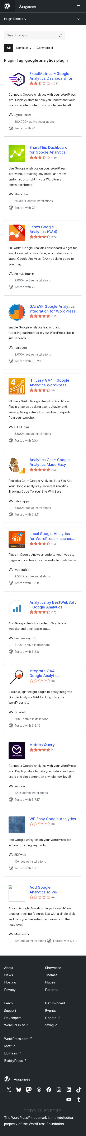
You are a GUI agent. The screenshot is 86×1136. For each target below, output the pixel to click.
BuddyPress (15, 1061)
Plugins (50, 982)
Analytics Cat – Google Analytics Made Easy (49, 462)
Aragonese (22, 1079)
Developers (13, 1018)
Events (50, 1011)
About (8, 968)
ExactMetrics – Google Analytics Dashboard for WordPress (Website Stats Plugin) (53, 76)
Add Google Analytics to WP (43, 889)
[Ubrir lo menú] (79, 6)
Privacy (10, 990)
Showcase (53, 968)
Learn (8, 1003)
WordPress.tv (16, 1025)
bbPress (12, 1053)
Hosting (10, 982)
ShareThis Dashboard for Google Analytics (48, 149)
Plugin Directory (15, 18)
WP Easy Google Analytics (52, 819)
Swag (51, 1025)
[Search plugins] (61, 35)
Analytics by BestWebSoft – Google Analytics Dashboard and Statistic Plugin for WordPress (52, 605)
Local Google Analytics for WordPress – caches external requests (50, 536)
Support (10, 1011)
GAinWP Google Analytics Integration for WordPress (52, 308)
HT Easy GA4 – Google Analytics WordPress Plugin (49, 383)
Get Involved (55, 1003)
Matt (10, 1046)
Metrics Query (42, 745)
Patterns (51, 990)
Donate (53, 1018)
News (8, 975)
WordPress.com (18, 1039)
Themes (51, 975)
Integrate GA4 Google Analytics (44, 673)
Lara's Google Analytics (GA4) (43, 229)
